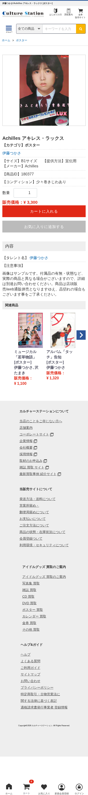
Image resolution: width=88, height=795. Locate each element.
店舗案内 (26, 428)
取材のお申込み (30, 461)
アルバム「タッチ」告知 (59, 354)
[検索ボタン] (80, 28)
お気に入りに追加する (44, 227)
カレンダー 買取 (34, 616)
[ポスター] (22, 362)
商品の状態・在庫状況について (42, 532)
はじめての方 (55, 14)
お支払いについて (32, 519)
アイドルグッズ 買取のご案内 (44, 577)
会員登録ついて (30, 538)
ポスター (21, 40)
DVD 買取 (29, 603)
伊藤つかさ (11, 153)
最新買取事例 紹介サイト (38, 474)
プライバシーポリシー (37, 687)
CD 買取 (28, 596)
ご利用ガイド (30, 668)
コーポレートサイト (34, 434)
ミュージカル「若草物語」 (25, 354)
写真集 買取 (31, 583)
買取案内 (68, 14)
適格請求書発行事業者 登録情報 (44, 707)
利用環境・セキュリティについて (44, 545)
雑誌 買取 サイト (31, 467)
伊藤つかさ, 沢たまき (26, 370)
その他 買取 (31, 629)
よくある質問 (30, 661)
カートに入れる (44, 211)
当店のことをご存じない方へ (40, 421)
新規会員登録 (62, 793)
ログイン (79, 793)
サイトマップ (30, 674)
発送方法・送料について (37, 499)
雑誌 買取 (29, 590)
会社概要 (26, 447)
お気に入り (44, 793)
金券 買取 (29, 623)
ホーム (6, 40)
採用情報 (26, 454)
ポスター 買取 (32, 610)
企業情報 (26, 441)
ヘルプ (26, 654)
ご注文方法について (34, 525)
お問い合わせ (30, 681)
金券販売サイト (80, 16)
